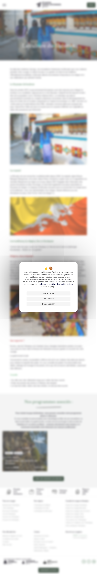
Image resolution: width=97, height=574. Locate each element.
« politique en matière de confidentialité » (55, 284)
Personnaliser (48, 304)
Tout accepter (48, 293)
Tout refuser (48, 299)
